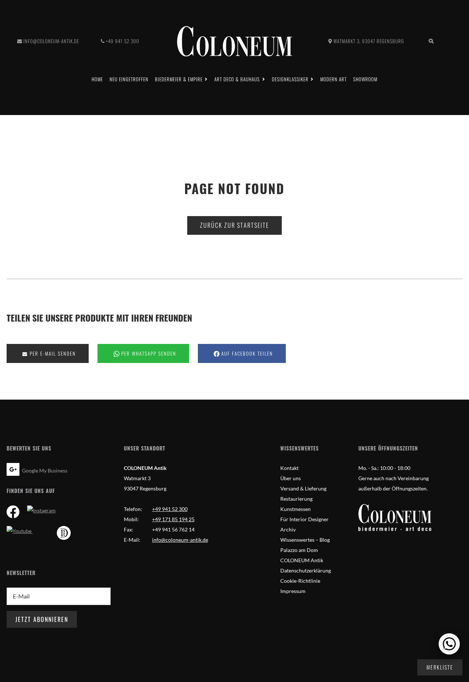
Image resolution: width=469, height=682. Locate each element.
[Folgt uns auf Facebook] (13, 513)
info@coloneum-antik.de (51, 41)
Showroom (365, 79)
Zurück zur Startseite (234, 225)
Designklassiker (290, 79)
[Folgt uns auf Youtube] (20, 531)
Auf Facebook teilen (246, 353)
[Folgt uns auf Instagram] (41, 510)
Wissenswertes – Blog (305, 540)
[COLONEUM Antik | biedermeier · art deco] (234, 41)
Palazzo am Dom (299, 550)
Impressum (293, 591)
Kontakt (289, 468)
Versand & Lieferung (303, 488)
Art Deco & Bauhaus (237, 79)
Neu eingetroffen (129, 79)
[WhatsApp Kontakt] (449, 644)
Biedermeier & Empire (179, 79)
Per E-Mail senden (52, 353)
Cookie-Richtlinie (300, 581)
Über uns (290, 478)
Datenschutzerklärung (305, 570)
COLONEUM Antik (301, 560)
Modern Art (333, 79)
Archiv (288, 529)
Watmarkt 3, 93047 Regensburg (368, 41)
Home (97, 79)
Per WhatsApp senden (147, 353)
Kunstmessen (295, 509)
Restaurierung (296, 499)
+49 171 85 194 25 (173, 519)
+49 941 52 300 (122, 41)
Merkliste (439, 667)
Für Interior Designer (304, 519)
